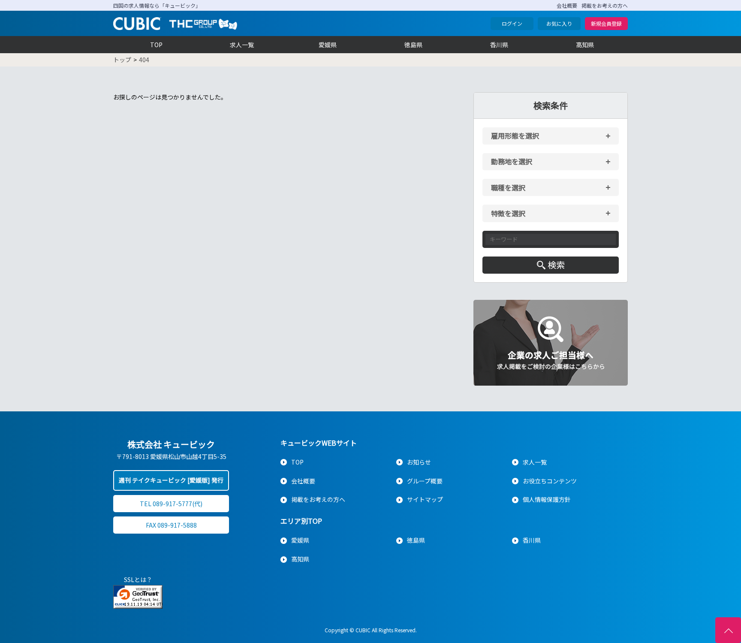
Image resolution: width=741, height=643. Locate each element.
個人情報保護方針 (547, 499)
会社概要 (567, 5)
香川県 (499, 44)
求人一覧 (242, 44)
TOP (156, 44)
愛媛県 (328, 44)
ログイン (512, 23)
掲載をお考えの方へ (604, 5)
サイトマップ (425, 499)
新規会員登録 (606, 23)
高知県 (585, 44)
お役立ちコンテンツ (550, 481)
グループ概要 (425, 481)
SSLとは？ (138, 579)
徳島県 (413, 44)
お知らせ (419, 462)
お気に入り (559, 23)
